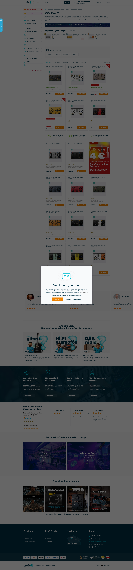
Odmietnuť (68, 299)
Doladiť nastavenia (77, 299)
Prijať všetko (57, 299)
